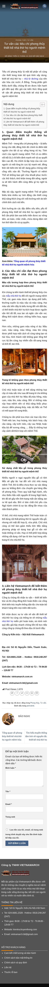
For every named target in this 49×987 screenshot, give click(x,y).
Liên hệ (7, 967)
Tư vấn (30, 40)
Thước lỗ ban (10, 972)
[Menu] (4, 6)
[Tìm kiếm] (44, 6)
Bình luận (10, 768)
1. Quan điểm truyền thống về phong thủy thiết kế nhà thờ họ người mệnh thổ (22, 110)
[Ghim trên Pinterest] (32, 693)
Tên (7, 791)
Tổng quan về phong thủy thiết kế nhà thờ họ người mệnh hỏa (12, 736)
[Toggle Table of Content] (41, 104)
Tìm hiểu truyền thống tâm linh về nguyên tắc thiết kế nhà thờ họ (36, 736)
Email (8, 804)
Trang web (10, 817)
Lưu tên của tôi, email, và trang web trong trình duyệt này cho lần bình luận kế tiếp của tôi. (24, 834)
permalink (30, 706)
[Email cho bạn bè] (27, 693)
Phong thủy (21, 40)
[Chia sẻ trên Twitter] (22, 693)
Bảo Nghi (40, 56)
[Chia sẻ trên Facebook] (17, 693)
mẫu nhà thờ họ (13, 296)
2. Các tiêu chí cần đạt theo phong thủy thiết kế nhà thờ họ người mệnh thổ (23, 117)
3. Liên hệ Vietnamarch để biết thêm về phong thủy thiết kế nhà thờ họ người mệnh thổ (24, 123)
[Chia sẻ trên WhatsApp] (12, 693)
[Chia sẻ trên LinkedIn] (37, 693)
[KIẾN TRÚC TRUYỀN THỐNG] (24, 6)
